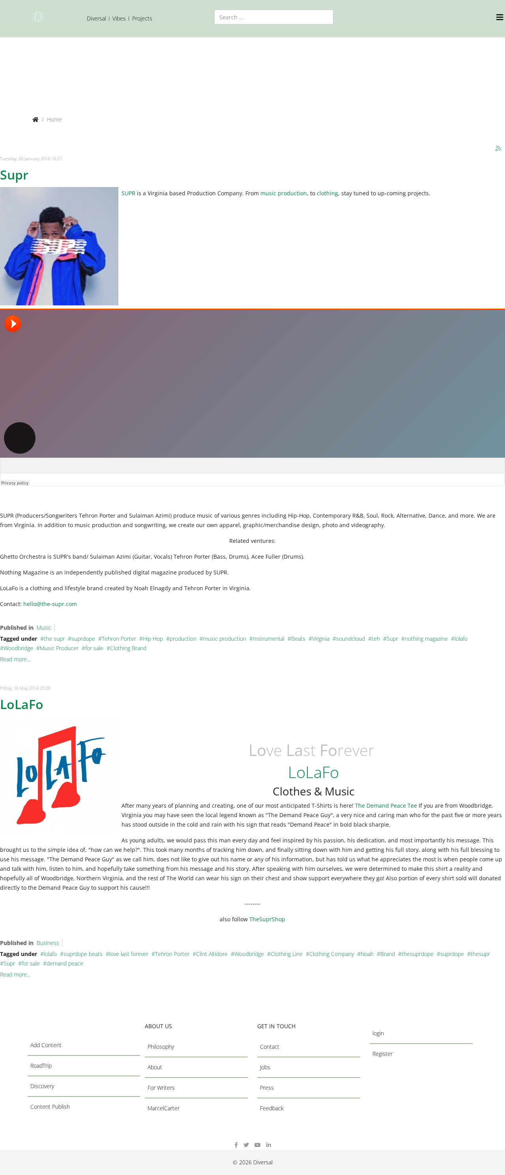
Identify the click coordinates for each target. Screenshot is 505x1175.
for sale (94, 648)
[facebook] (236, 1145)
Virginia (320, 638)
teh (376, 638)
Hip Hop (153, 638)
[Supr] (59, 246)
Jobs (265, 1067)
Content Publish (50, 1106)
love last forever (128, 954)
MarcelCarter (164, 1108)
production (183, 638)
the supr (54, 638)
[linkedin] (268, 1145)
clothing (327, 193)
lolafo (461, 638)
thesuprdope (418, 954)
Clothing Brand (128, 648)
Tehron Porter (119, 638)
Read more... (15, 659)
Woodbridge (18, 648)
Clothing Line (287, 954)
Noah (367, 954)
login (378, 1033)
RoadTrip (41, 1065)
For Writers (161, 1087)
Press (267, 1087)
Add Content (46, 1045)
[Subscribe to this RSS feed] (499, 149)
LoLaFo (21, 704)
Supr (14, 174)
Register (382, 1053)
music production (283, 193)
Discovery (42, 1086)
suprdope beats (83, 954)
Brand (387, 954)
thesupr (480, 954)
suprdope (83, 638)
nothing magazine (426, 638)
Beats (298, 638)
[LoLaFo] (59, 776)
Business (48, 943)
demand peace (65, 963)
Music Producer (59, 648)
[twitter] (246, 1145)
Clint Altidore (212, 954)
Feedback (272, 1108)
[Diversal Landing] (38, 16)
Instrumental (268, 638)
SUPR (128, 193)
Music (44, 627)
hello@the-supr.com (50, 604)
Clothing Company (331, 954)
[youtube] (257, 1145)
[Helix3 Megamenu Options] (500, 17)
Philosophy (161, 1046)
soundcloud (350, 638)
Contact (269, 1046)
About (155, 1067)
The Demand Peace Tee (386, 805)
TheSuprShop (267, 919)
